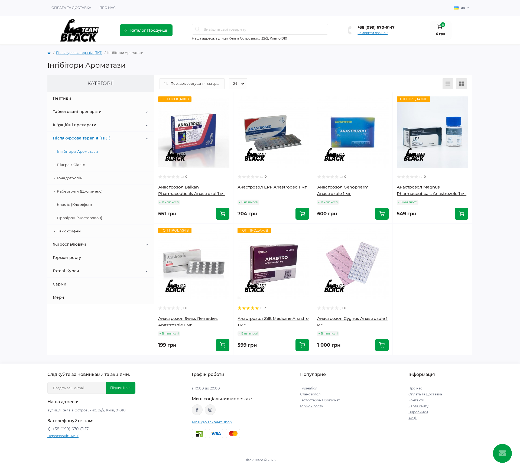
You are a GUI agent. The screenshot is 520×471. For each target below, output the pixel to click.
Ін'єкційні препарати (74, 124)
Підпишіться (120, 388)
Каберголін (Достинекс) (79, 191)
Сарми (60, 284)
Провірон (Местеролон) (79, 218)
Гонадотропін (70, 178)
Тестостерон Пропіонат (320, 400)
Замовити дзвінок (373, 33)
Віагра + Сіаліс (71, 165)
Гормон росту (67, 257)
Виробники (418, 412)
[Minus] (408, 231)
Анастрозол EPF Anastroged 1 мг (272, 187)
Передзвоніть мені (63, 436)
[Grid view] (461, 83)
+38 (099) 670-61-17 (376, 27)
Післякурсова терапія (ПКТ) (79, 53)
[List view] (448, 83)
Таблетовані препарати (77, 111)
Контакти (416, 400)
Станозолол (310, 394)
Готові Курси (66, 270)
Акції (412, 418)
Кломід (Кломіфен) (74, 204)
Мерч (58, 297)
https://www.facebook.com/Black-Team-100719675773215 (197, 409)
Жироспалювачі (69, 244)
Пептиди (62, 98)
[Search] (198, 29)
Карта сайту (418, 406)
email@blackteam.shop (212, 422)
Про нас (107, 8)
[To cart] (222, 214)
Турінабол (308, 388)
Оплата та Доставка (71, 8)
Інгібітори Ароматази (77, 151)
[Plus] (456, 231)
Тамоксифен (69, 231)
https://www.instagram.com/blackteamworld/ (210, 409)
